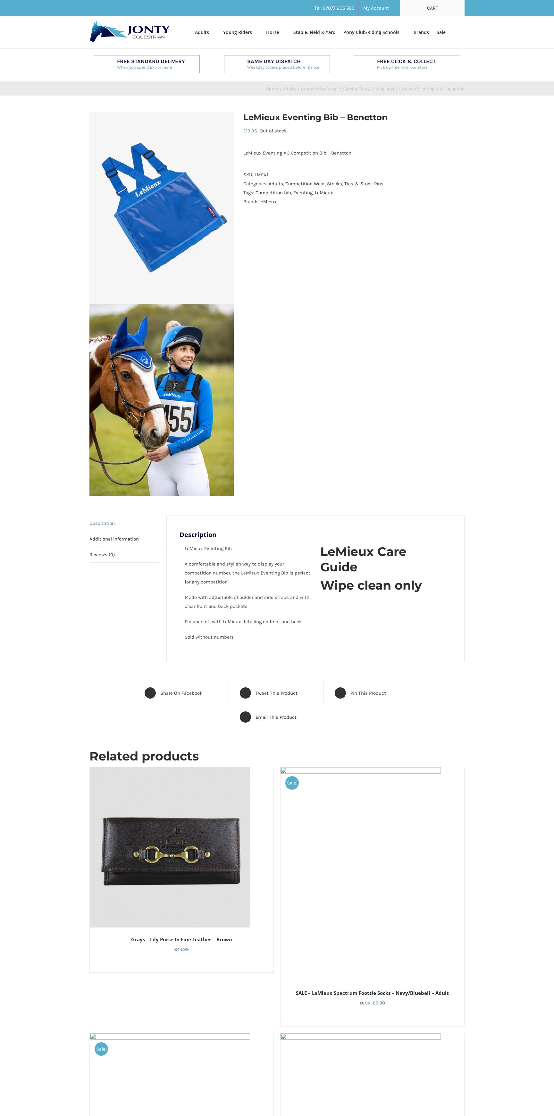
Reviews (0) (102, 555)
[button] (455, 31)
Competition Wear (305, 184)
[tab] (124, 523)
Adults (276, 184)
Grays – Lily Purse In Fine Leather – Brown (181, 939)
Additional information (114, 539)
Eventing (303, 193)
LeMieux (324, 193)
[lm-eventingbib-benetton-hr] (161, 304)
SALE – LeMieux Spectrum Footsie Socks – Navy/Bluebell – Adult (372, 993)
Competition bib (273, 193)
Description (102, 523)
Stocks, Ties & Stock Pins (355, 184)
